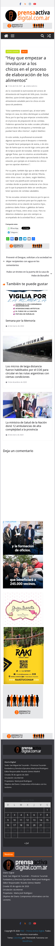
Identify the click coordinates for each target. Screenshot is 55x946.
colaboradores (31, 86)
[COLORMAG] (25, 861)
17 (14, 825)
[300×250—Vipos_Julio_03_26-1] (23, 556)
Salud (24, 52)
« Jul (26, 843)
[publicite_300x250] (23, 686)
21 (41, 825)
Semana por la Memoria (20, 320)
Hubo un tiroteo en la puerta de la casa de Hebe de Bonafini (27, 273)
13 (34, 820)
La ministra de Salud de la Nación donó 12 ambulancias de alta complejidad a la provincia (26, 426)
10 (14, 820)
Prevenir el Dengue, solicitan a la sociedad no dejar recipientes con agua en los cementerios (29, 261)
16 (8, 825)
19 (27, 825)
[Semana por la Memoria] (27, 292)
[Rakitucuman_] (24, 628)
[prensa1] (27, 24)
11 (21, 820)
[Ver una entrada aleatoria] (49, 36)
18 (21, 825)
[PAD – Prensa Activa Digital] (6, 36)
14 (41, 820)
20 (34, 825)
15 (47, 820)
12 (27, 820)
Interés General (13, 52)
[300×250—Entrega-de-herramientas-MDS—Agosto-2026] (23, 522)
